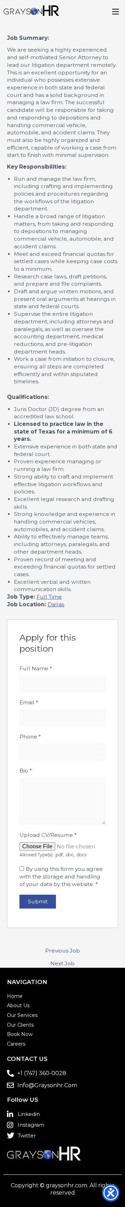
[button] (116, 11)
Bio (25, 770)
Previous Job (62, 951)
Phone (30, 736)
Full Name (35, 668)
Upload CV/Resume (48, 835)
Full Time (49, 596)
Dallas (56, 604)
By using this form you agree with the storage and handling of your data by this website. (61, 876)
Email (28, 702)
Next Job (62, 963)
